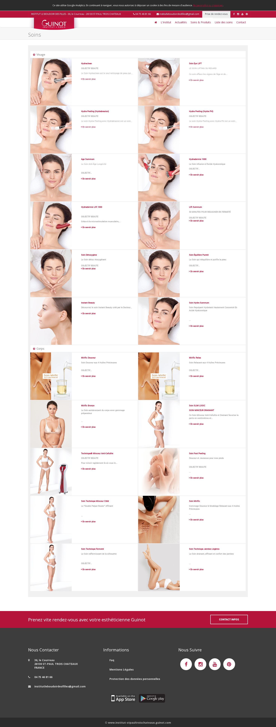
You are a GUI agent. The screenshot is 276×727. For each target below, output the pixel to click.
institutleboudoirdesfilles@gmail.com (179, 14)
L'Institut (166, 22)
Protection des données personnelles (134, 679)
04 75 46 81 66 (143, 14)
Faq (111, 660)
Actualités (181, 22)
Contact (241, 22)
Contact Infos (229, 619)
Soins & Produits (201, 22)
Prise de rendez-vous (216, 14)
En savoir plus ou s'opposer (208, 5)
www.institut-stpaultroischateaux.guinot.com (139, 722)
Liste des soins (224, 22)
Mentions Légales (121, 669)
